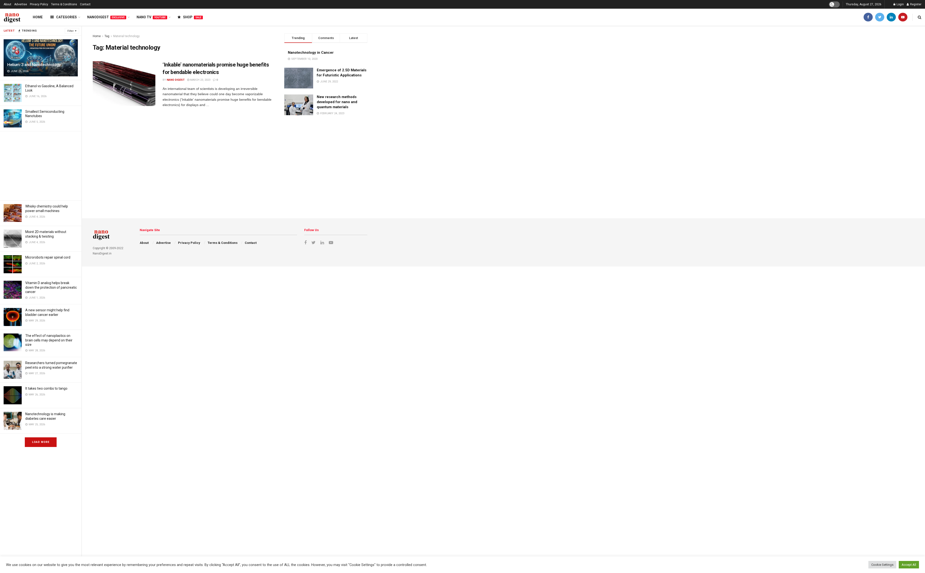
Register (915, 4)
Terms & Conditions (64, 4)
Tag (107, 36)
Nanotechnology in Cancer (311, 52)
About (7, 4)
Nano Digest (176, 79)
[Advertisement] (41, 165)
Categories (66, 17)
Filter (70, 31)
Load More (40, 442)
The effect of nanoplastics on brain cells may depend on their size (49, 340)
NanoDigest (106, 17)
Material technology (126, 36)
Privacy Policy (39, 4)
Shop (192, 17)
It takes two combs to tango (46, 388)
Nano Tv (151, 17)
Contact (85, 4)
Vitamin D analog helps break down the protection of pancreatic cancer (51, 287)
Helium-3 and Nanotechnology (34, 64)
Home (38, 17)
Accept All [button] (909, 564)
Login (900, 4)
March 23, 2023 (199, 79)
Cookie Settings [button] (882, 564)
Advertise (20, 4)
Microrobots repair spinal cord (47, 257)
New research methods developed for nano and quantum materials (337, 102)
